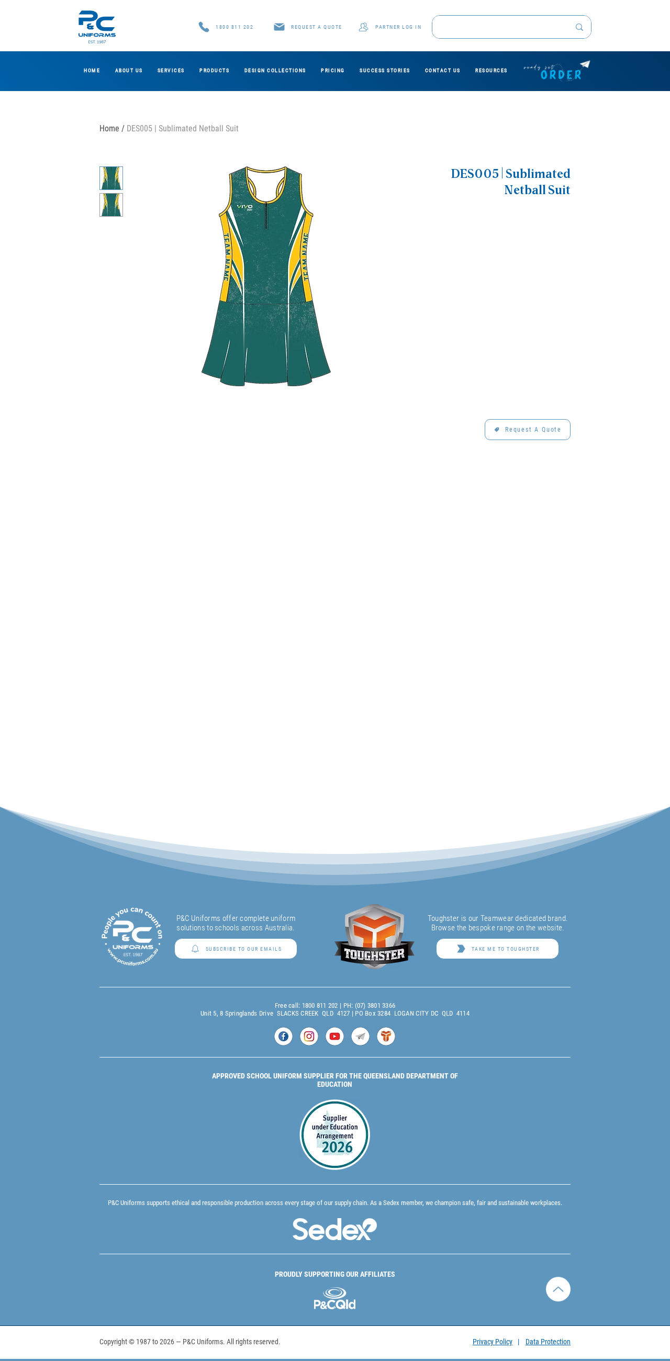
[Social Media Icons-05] (386, 1036)
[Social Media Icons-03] (335, 1036)
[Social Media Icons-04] (360, 1036)
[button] (308, 27)
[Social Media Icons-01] (283, 1036)
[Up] (558, 1296)
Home (109, 128)
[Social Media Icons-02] (309, 1036)
